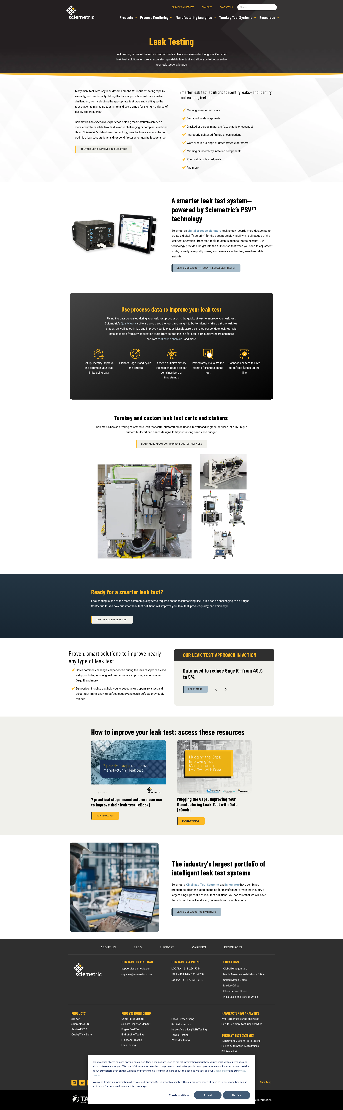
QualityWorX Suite (81, 1034)
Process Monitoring (136, 1013)
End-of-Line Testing (132, 1034)
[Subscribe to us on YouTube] (82, 1083)
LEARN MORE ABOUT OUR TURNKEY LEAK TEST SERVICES (171, 444)
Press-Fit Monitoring (183, 1019)
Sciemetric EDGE (80, 1024)
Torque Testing (180, 1034)
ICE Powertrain (230, 1051)
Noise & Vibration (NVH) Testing (189, 1029)
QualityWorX (128, 323)
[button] (216, 689)
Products (78, 1013)
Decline (236, 1095)
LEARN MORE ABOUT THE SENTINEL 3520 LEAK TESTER (206, 268)
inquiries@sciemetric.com (136, 974)
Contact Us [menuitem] (226, 7)
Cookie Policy (221, 1070)
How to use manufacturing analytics (242, 1024)
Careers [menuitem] (199, 947)
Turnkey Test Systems (238, 1035)
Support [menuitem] (167, 947)
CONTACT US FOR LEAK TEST (112, 619)
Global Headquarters (235, 968)
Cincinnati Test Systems (202, 884)
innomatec (232, 884)
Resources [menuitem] (233, 947)
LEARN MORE (195, 689)
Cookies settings (179, 1095)
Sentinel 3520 (79, 1029)
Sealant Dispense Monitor (135, 1024)
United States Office (235, 979)
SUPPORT (187, 979)
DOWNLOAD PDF (105, 815)
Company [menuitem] (207, 7)
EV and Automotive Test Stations (240, 1046)
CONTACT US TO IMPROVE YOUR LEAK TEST (103, 149)
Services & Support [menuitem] (183, 7)
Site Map (266, 1082)
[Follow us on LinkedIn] (74, 1083)
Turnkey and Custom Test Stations (241, 1040)
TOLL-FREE (188, 974)
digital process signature (205, 230)
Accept (208, 1095)
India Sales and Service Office (240, 996)
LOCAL (186, 968)
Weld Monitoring (181, 1040)
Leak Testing (128, 1045)
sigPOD (75, 1018)
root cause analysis (170, 339)
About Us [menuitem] (108, 947)
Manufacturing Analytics (240, 1013)
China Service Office (235, 991)
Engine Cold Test (130, 1029)
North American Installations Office (244, 974)
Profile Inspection (181, 1024)
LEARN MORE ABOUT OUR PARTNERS (196, 912)
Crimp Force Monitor (132, 1018)
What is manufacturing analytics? (240, 1018)
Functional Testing (131, 1039)
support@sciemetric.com (136, 968)
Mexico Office (231, 985)
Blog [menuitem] (138, 947)
